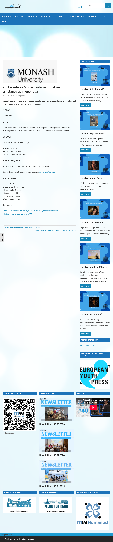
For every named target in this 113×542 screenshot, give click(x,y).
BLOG (103, 16)
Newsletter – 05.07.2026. (52, 455)
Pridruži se (59, 16)
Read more (85, 105)
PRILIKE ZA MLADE (75, 16)
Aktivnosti (32, 16)
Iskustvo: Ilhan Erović (91, 314)
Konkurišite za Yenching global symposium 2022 (23, 228)
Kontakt (5, 22)
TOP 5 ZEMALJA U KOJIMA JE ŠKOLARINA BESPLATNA (54, 231)
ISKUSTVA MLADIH (87, 61)
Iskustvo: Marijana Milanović (94, 267)
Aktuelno (92, 16)
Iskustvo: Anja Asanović (92, 89)
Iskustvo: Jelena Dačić (91, 178)
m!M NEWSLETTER (47, 393)
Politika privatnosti (87, 345)
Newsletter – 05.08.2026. (52, 424)
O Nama (18, 16)
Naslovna (6, 16)
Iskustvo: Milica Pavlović (92, 222)
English (79, 7)
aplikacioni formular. (47, 172)
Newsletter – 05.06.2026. (52, 486)
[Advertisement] (56, 41)
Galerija (44, 16)
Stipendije (21, 96)
